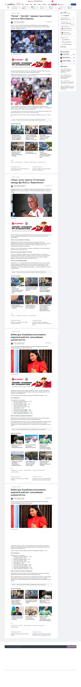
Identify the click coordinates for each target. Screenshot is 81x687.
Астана (22, 112)
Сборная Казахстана (15, 627)
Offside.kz (23, 28)
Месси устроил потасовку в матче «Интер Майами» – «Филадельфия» (66, 77)
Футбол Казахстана (33, 162)
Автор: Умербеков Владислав (20, 185)
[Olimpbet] (60, 4)
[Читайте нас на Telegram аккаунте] (10, 666)
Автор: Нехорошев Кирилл (19, 342)
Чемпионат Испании (32, 315)
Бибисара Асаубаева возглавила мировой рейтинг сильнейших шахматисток (67, 88)
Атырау (44, 114)
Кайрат (32, 112)
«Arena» (13, 119)
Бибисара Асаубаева (27, 470)
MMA (35, 4)
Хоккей (27, 4)
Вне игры (54, 4)
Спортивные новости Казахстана (39, 470)
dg (75, 666)
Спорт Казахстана (14, 470)
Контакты (34, 679)
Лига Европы (26, 162)
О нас (30, 679)
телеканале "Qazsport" (32, 75)
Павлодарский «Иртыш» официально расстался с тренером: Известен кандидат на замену (41, 323)
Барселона (13, 315)
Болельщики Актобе (41, 162)
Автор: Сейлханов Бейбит (19, 21)
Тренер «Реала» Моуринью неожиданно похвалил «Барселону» (66, 71)
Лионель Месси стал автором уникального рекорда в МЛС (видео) (20, 169)
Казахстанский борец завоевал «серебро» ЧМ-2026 (20, 479)
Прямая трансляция (18, 162)
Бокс (31, 4)
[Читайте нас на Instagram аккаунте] (8, 667)
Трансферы (25, 315)
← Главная (13, 13)
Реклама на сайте (40, 679)
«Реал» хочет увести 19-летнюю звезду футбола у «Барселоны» (67, 82)
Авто (49, 4)
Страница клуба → (63, 46)
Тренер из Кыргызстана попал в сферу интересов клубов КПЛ (19, 323)
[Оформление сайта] (69, 4)
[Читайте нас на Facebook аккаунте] (5, 666)
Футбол (18, 4)
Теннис (39, 4)
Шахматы (20, 470)
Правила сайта (48, 679)
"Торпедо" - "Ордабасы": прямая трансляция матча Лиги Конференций (41, 169)
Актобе (12, 72)
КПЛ (23, 4)
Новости (44, 4)
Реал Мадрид (19, 315)
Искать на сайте (71, 646)
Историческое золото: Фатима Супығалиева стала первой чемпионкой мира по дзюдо (41, 479)
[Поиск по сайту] (66, 4)
